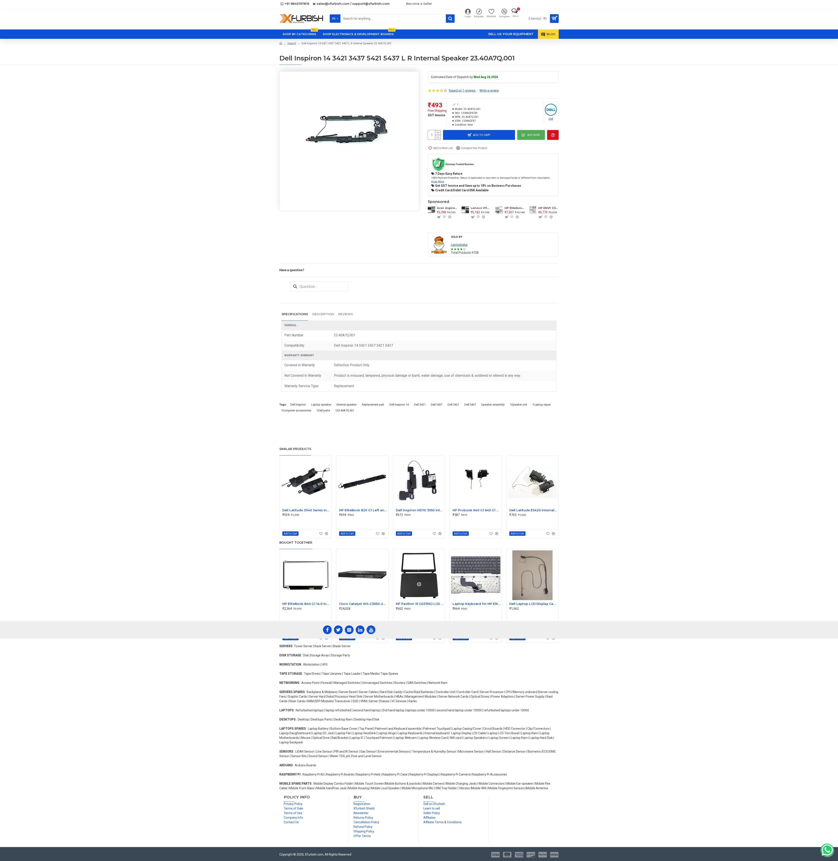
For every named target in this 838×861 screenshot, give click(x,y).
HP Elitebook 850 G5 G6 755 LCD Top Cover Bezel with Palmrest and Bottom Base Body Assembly (515, 208)
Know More (437, 181)
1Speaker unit (518, 404)
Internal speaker (347, 404)
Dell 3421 (420, 404)
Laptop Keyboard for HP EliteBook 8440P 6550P (477, 604)
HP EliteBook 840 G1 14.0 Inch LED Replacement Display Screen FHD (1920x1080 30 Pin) (306, 604)
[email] (295, 286)
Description (323, 314)
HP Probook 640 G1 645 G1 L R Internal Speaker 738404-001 (477, 510)
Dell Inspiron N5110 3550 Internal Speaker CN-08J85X (420, 510)
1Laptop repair (541, 404)
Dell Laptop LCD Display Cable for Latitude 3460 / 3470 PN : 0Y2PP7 (533, 604)
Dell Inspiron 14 (399, 404)
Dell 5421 (453, 404)
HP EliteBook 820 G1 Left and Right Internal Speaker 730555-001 (363, 510)
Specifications (295, 314)
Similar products (295, 449)
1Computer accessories (296, 410)
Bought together (295, 542)
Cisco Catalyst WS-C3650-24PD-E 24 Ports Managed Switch (363, 604)
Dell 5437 (470, 404)
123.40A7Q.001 (344, 410)
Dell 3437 (436, 404)
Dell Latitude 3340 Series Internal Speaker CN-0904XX (306, 510)
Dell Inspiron (298, 404)
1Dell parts (323, 410)
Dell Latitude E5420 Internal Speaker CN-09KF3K (533, 510)
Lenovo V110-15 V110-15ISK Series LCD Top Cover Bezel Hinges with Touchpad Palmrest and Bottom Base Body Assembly (481, 208)
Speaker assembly (493, 404)
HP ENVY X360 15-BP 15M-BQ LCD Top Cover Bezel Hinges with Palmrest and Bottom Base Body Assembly (548, 208)
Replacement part (373, 404)
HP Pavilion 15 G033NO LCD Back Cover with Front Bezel (420, 604)
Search (291, 43)
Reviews (345, 314)
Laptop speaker (321, 404)
